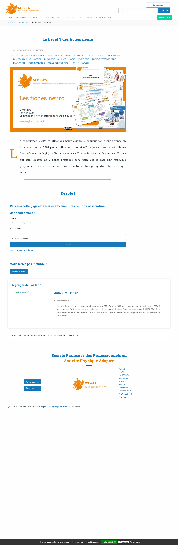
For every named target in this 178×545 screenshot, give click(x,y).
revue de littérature (58, 63)
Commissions (80, 55)
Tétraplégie (83, 63)
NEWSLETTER (105, 17)
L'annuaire (124, 397)
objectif (62, 59)
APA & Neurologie (63, 55)
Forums (50, 17)
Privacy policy (135, 542)
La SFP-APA (21, 17)
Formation (73, 17)
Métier (38, 59)
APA (50, 55)
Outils (72, 59)
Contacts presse (64, 407)
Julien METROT (66, 293)
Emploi (59, 17)
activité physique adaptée (34, 55)
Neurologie (49, 59)
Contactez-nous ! (32, 388)
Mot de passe (15, 228)
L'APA (9, 17)
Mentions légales (50, 407)
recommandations (37, 63)
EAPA (101, 55)
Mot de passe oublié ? (22, 250)
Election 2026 (89, 17)
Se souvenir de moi (20, 238)
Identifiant (14, 218)
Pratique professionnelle (104, 59)
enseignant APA (113, 55)
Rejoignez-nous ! (19, 272)
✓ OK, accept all (109, 542)
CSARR (92, 55)
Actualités (36, 17)
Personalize (124, 542)
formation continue (22, 59)
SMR (73, 63)
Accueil (122, 369)
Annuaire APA (164, 17)
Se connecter (158, 5)
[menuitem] (10, 17)
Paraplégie (84, 59)
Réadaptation (19, 63)
